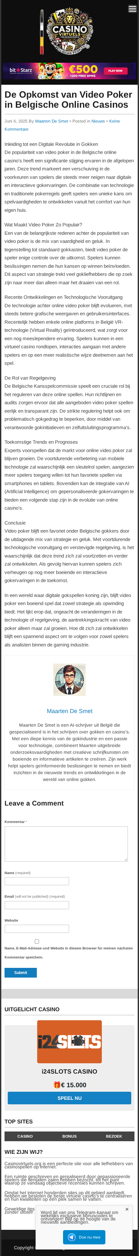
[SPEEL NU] (69, 78)
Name (18, 873)
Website (11, 920)
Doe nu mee (90, 1237)
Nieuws (98, 121)
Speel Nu (70, 1098)
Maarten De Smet (51, 121)
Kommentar (16, 822)
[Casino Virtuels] (68, 58)
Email (35, 896)
